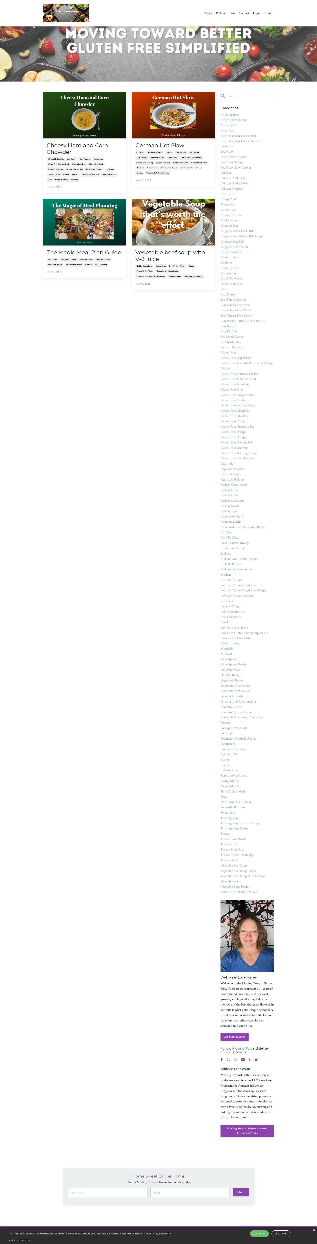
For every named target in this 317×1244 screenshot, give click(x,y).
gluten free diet (79, 164)
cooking (169, 152)
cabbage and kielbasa (235, 183)
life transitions (231, 617)
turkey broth (229, 844)
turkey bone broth (233, 839)
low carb (227, 622)
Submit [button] (241, 1192)
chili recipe (229, 220)
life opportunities (233, 612)
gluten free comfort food (58, 164)
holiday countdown (144, 266)
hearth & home (86, 259)
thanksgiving (229, 818)
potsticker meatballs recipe (238, 738)
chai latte (227, 194)
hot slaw (140, 168)
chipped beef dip (232, 241)
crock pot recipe (232, 278)
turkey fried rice (232, 849)
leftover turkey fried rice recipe (243, 590)
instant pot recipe (233, 548)
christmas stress (231, 252)
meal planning (101, 264)
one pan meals (187, 168)
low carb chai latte (234, 627)
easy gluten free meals (236, 310)
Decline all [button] (281, 1233)
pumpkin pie (229, 754)
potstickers (228, 744)
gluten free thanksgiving (238, 458)
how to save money (94, 169)
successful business (233, 807)
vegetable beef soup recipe (167, 271)
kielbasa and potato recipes (239, 559)
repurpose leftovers (90, 174)
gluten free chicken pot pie (239, 374)
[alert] (158, 1235)
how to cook (152, 168)
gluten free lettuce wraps (238, 405)
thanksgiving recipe (234, 828)
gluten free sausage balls (237, 442)
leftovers (110, 169)
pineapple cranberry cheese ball (242, 717)
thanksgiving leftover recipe (240, 823)
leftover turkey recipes (237, 596)
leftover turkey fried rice (238, 585)
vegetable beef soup (144, 271)
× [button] (313, 1230)
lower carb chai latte (236, 638)
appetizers (228, 130)
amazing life (229, 125)
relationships (229, 770)
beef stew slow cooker (236, 167)
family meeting (231, 342)
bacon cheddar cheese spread (240, 141)
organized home (232, 680)
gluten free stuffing (234, 448)
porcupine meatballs (234, 728)
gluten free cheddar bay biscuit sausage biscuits (247, 366)
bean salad (227, 146)
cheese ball (228, 204)
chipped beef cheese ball (237, 231)
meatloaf (226, 654)
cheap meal (228, 199)
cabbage (139, 152)
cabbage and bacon (155, 152)
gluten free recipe (55, 169)
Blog (232, 13)
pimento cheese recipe (236, 712)
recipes (75, 174)
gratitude (227, 463)
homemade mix (231, 522)
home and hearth (55, 264)
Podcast (221, 13)
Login (257, 13)
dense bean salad (232, 284)
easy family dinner (69, 259)
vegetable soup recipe (193, 276)
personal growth (232, 696)
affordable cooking (56, 159)
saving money (230, 781)
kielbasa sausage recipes (237, 569)
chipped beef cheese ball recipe (242, 236)
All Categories (230, 115)
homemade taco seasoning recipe (243, 527)
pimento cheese (231, 707)
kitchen (88, 264)
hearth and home (103, 259)
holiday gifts (229, 490)
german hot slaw (157, 157)
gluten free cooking (144, 163)
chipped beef (229, 225)
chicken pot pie (231, 215)
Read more (165, 1233)
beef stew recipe (232, 162)
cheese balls (228, 210)
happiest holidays (232, 469)
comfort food (230, 257)
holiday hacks (230, 495)
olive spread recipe (234, 664)
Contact (244, 13)
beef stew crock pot (234, 157)
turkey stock (229, 860)
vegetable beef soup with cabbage (150, 276)
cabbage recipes (231, 189)
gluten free (98, 159)
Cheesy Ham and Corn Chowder (77, 148)
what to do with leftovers (66, 179)
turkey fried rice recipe (237, 855)
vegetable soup (174, 276)
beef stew (227, 151)
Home (268, 13)
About (208, 13)
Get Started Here (234, 1037)
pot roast (227, 733)
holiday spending (232, 501)
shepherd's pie (230, 786)
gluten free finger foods (237, 395)
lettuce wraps (230, 606)
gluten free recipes (75, 169)
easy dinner (53, 259)
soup (50, 179)
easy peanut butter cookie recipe (243, 321)
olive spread (229, 659)
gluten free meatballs (235, 411)
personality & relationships (238, 701)
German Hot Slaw (159, 145)
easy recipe (71, 159)
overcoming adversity (235, 686)
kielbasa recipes (231, 564)
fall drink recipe (232, 337)
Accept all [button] (259, 1233)
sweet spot (228, 812)
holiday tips (161, 266)
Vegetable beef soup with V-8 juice (170, 255)
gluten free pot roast (235, 421)
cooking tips (181, 152)
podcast (225, 723)
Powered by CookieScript (20, 1240)
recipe (66, 174)
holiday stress (230, 506)
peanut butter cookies (235, 691)
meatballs (227, 649)
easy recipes (85, 159)
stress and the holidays (236, 802)
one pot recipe (54, 174)
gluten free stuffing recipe (239, 453)
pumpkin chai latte (234, 749)
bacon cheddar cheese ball (238, 136)
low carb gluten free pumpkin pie (244, 633)
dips (224, 289)
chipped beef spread (234, 247)
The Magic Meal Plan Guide (84, 252)
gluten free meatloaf (235, 416)
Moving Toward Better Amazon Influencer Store (247, 1131)
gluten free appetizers (236, 358)
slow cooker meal (109, 174)
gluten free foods (96, 164)
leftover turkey (231, 580)
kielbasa (226, 553)
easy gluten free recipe (237, 315)
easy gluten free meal (235, 305)
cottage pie (228, 273)
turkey (225, 834)
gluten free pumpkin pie (237, 427)
